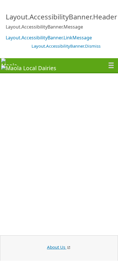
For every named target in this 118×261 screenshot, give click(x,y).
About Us (56, 247)
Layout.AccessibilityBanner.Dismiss (66, 46)
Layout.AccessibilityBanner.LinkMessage (49, 38)
